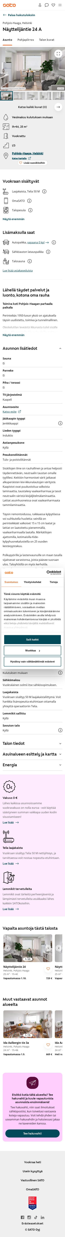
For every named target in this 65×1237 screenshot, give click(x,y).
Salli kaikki (32, 639)
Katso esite (9, 412)
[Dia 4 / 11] (45, 95)
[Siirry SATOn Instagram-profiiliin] (29, 1217)
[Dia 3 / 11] (32, 95)
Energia (10, 765)
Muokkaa (30, 650)
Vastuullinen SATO (32, 1180)
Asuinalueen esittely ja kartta (30, 754)
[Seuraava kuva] (58, 107)
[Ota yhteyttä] (46, 5)
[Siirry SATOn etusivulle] (9, 5)
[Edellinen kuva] (7, 948)
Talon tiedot (14, 743)
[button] (44, 191)
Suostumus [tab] (11, 581)
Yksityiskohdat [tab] (32, 581)
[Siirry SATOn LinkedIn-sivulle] (42, 1217)
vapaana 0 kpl (35, 242)
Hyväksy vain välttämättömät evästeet (32, 661)
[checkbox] (48, 969)
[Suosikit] (53, 5)
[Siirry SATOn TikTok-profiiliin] (36, 1217)
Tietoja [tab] (54, 581)
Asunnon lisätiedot (20, 348)
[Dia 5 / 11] (58, 95)
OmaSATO (32, 1189)
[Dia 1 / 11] (6, 95)
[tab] (7, 39)
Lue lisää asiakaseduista (18, 270)
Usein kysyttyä (32, 1171)
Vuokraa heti (32, 1162)
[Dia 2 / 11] (19, 95)
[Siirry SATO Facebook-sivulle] (22, 1217)
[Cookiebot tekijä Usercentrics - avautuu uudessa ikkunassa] (46, 573)
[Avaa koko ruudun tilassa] (58, 54)
